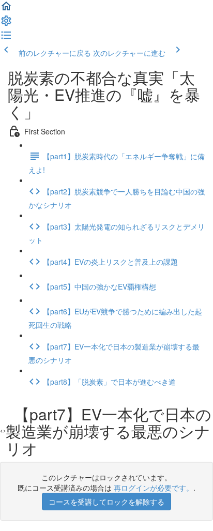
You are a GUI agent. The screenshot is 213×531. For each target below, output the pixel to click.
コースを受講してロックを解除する (106, 501)
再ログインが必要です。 (153, 487)
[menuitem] (6, 24)
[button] (6, 9)
